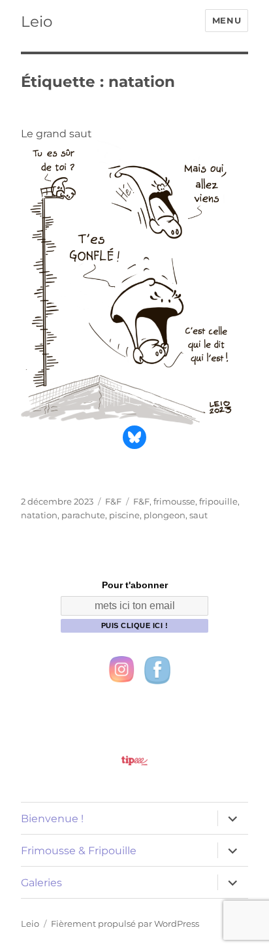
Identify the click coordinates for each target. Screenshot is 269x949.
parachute (83, 515)
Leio (36, 21)
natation (39, 515)
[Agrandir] (231, 157)
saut (198, 515)
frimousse (174, 501)
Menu (226, 20)
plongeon (164, 515)
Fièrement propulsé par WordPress (125, 923)
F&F (113, 501)
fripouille (218, 501)
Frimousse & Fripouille (78, 850)
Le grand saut (56, 133)
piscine (124, 515)
